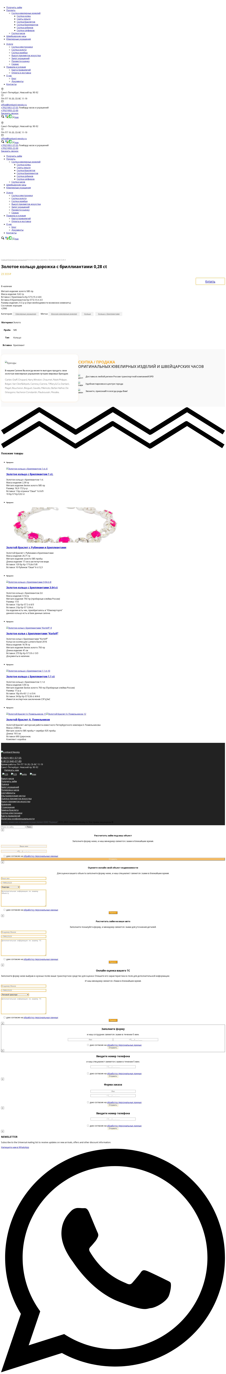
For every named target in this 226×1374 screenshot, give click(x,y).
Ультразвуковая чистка (13, 795)
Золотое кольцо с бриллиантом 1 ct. (29, 474)
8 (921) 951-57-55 (11, 758)
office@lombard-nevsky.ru (14, 104)
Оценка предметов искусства (16, 798)
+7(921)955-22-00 (9, 110)
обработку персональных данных (41, 856)
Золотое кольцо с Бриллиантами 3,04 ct (32, 587)
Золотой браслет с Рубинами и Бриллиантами (36, 547)
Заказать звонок (9, 113)
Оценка (5, 784)
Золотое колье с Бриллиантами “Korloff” (32, 633)
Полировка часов (10, 790)
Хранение (6, 804)
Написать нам (11, 770)
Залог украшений (10, 787)
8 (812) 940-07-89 (11, 761)
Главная (4, 260)
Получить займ (9, 781)
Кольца (87, 314)
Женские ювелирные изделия (64, 314)
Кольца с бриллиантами (109, 314)
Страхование (8, 807)
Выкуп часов (7, 778)
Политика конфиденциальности (18, 818)
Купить (210, 281)
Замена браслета (9, 810)
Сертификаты (8, 792)
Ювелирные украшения (17, 260)
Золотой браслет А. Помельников (28, 719)
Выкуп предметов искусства (15, 801)
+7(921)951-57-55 (9, 107)
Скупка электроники (11, 813)
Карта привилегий (10, 815)
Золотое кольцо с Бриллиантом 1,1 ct (30, 676)
